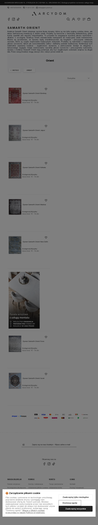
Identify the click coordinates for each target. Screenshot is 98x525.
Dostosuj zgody (70, 503)
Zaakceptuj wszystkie (75, 509)
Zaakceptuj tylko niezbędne (76, 497)
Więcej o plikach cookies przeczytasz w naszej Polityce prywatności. (25, 511)
